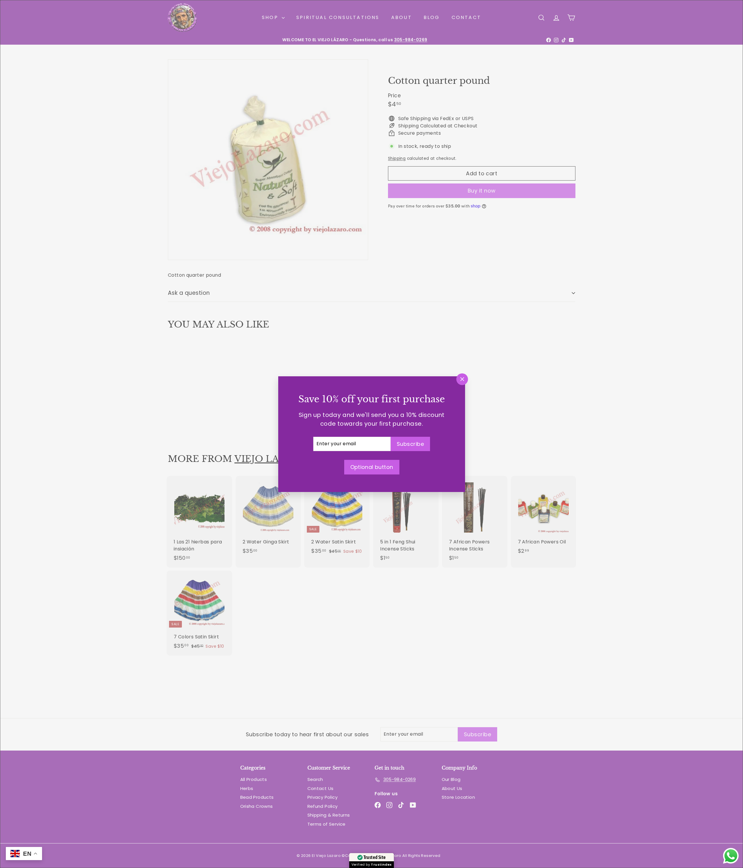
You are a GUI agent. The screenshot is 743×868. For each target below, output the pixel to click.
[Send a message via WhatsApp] (731, 856)
